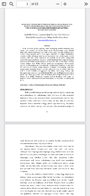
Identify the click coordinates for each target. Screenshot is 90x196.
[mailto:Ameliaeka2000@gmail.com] (46, 40)
